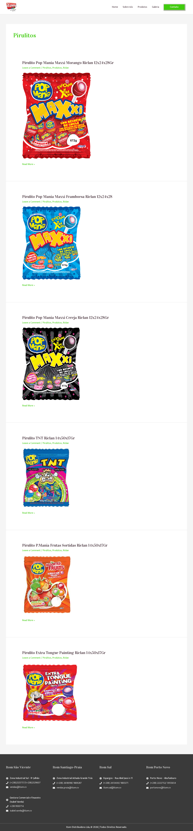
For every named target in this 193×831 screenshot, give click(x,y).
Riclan (66, 68)
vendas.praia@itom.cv (68, 788)
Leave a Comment (31, 68)
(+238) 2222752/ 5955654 (163, 783)
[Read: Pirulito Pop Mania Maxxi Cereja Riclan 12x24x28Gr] (51, 364)
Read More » (28, 164)
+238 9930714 (17, 806)
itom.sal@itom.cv (112, 788)
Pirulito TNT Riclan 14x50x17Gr (48, 438)
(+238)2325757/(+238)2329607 (25, 783)
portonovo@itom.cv (160, 788)
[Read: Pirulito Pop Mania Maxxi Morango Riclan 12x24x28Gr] (56, 116)
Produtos (142, 7)
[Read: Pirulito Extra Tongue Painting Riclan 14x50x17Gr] (50, 692)
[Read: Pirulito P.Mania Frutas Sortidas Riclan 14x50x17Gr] (47, 585)
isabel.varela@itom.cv (21, 811)
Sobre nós (128, 7)
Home (115, 7)
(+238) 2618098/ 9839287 (69, 783)
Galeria (155, 7)
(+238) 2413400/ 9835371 (115, 783)
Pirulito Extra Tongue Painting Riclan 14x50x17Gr (64, 652)
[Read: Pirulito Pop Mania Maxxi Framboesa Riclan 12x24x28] (51, 243)
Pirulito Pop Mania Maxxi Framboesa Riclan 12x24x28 (67, 196)
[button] (174, 7)
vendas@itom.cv (18, 787)
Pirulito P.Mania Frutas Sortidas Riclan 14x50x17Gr (65, 545)
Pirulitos (47, 68)
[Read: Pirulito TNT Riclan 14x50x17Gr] (46, 478)
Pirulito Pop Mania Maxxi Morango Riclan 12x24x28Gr (68, 62)
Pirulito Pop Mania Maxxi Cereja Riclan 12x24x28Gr (65, 317)
